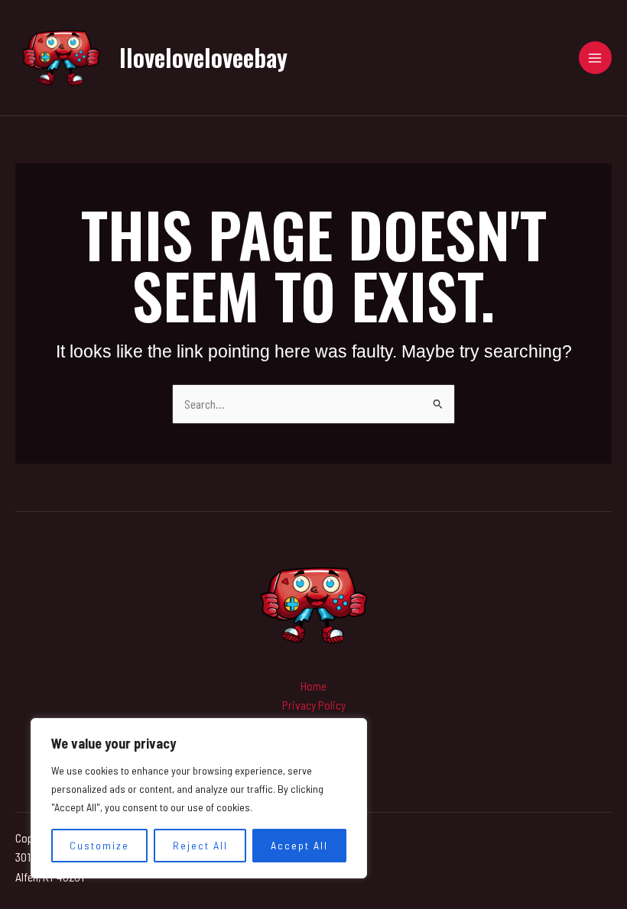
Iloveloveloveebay (203, 57)
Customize (99, 845)
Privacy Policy (314, 704)
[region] (199, 798)
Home (313, 685)
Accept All (299, 845)
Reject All (200, 845)
